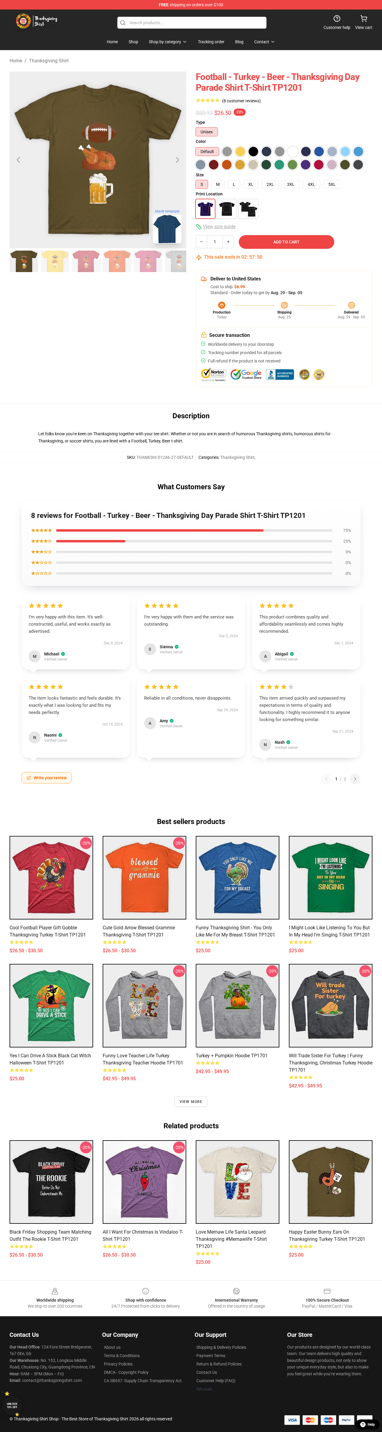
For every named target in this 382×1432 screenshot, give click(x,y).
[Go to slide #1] (24, 261)
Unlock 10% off (12, 1405)
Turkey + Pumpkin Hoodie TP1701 (232, 1055)
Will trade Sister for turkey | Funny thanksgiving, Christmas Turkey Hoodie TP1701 (330, 1063)
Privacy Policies (118, 1364)
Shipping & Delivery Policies (221, 1347)
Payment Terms (210, 1355)
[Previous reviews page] (326, 779)
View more (191, 1102)
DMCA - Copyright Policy (126, 1372)
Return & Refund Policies (219, 1364)
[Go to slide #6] (179, 261)
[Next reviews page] (355, 779)
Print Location (209, 194)
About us (112, 1347)
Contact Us (206, 1372)
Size (200, 174)
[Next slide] (177, 160)
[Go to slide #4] (117, 261)
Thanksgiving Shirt (49, 61)
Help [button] (371, 1424)
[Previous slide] (19, 160)
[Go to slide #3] (86, 261)
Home (16, 61)
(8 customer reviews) (241, 100)
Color (201, 141)
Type (200, 122)
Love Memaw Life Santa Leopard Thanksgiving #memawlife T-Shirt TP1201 (231, 1239)
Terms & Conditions (122, 1355)
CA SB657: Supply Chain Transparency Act (143, 1380)
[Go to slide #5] (148, 261)
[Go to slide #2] (55, 261)
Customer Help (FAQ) (215, 1380)
